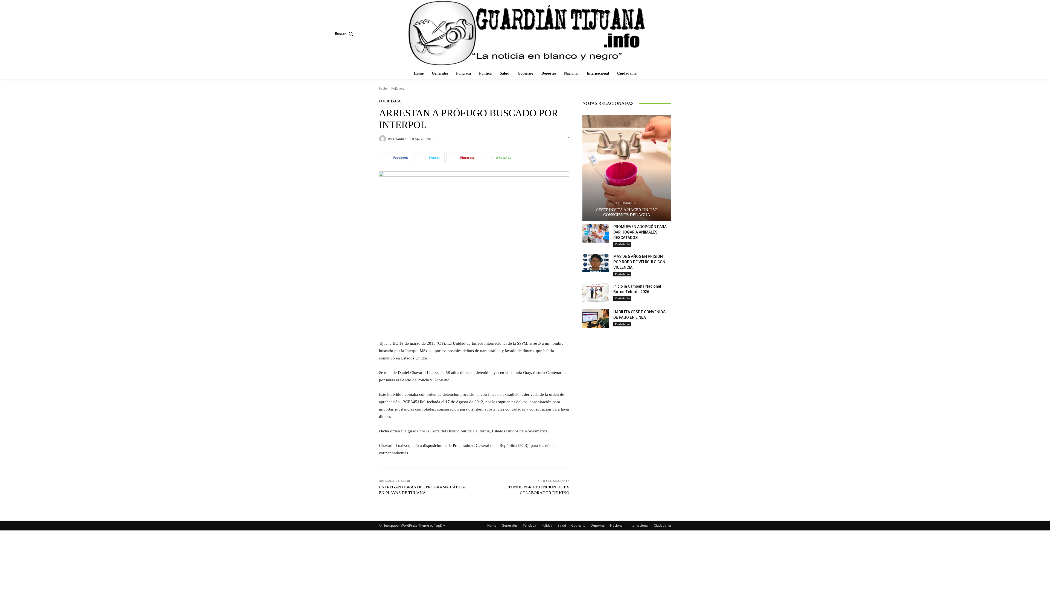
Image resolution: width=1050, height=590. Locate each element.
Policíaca (398, 88)
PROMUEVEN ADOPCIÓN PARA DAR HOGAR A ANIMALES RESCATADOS (640, 232)
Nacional (616, 525)
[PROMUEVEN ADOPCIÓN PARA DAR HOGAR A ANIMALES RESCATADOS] (595, 233)
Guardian (400, 139)
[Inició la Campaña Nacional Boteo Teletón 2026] (595, 293)
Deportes (598, 525)
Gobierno (578, 525)
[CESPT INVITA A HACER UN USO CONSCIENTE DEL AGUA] (626, 168)
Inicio (383, 88)
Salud (562, 525)
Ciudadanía (626, 203)
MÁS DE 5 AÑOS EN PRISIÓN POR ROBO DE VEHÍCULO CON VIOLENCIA (639, 262)
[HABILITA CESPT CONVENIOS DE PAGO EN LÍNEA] (595, 318)
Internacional (639, 525)
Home (492, 525)
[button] (345, 34)
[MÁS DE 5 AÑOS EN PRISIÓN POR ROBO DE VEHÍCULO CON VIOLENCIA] (595, 263)
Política (546, 525)
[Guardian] (383, 138)
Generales (510, 525)
